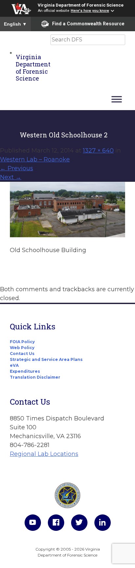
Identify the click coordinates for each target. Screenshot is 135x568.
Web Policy (22, 347)
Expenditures (25, 371)
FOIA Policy (22, 341)
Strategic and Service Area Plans (46, 359)
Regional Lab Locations (44, 454)
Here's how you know (90, 10)
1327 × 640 (98, 150)
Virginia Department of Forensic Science (81, 5)
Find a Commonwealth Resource (88, 23)
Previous (16, 168)
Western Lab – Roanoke (35, 159)
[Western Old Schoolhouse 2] (67, 235)
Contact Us (22, 353)
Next (10, 177)
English (15, 24)
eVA (14, 365)
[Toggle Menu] (116, 99)
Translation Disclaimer (35, 377)
